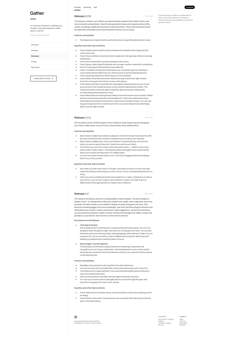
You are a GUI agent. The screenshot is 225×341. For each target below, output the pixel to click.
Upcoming (87, 7)
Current (77, 7)
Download (189, 7)
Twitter (182, 321)
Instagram (183, 323)
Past (95, 7)
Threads (182, 325)
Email (181, 319)
